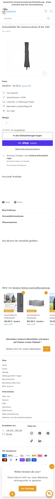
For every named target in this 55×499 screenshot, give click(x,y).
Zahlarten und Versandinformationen (17, 417)
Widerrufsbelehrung (10, 414)
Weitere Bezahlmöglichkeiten (27, 149)
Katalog (5, 372)
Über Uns (6, 396)
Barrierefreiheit (8, 379)
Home (4, 365)
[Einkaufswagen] (46, 11)
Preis (4, 81)
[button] (12, 494)
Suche (4, 369)
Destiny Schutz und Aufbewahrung (31, 287)
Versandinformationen (13, 216)
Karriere (5, 400)
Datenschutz (7, 410)
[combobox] (27, 18)
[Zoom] (44, 72)
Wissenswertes (9, 222)
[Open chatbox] (49, 493)
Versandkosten (19, 130)
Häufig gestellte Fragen (11, 376)
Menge (5, 117)
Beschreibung (8, 210)
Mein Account (8, 386)
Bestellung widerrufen (11, 383)
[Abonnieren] (46, 349)
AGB (4, 403)
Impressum (6, 407)
